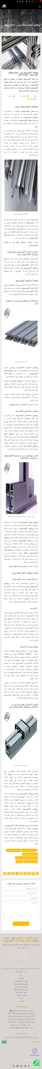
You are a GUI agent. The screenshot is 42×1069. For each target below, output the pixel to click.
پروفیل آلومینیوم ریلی (29, 850)
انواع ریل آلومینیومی (31, 862)
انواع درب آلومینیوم (21, 987)
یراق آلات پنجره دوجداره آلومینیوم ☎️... (21, 1011)
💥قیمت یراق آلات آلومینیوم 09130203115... (21, 1016)
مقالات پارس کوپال (21, 993)
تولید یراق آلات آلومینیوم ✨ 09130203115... (21, 1022)
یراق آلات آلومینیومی (21, 981)
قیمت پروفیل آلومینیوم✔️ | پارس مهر (21, 1028)
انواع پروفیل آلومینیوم (13, 850)
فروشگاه (21, 978)
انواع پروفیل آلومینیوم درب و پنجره (27, 858)
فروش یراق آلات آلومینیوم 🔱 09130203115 (21, 1019)
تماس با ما (20, 956)
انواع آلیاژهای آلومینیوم (30, 854)
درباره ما (21, 998)
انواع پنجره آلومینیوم (21, 990)
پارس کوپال (19, 862)
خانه (21, 976)
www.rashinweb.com (29, 1060)
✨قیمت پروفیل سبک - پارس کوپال (21, 1025)
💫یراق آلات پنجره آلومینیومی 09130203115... (21, 1014)
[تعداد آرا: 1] (28, 99)
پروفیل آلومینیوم (26, 29)
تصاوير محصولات (21, 995)
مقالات (36, 29)
